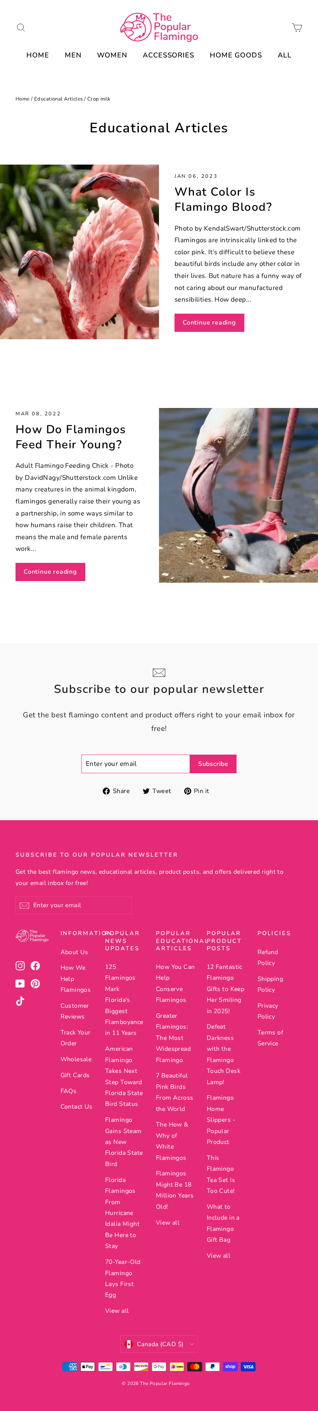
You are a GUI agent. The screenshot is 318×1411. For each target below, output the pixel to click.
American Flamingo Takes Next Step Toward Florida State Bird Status (124, 1076)
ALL (285, 55)
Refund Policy (268, 957)
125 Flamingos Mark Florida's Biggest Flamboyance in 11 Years (124, 1000)
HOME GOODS (236, 55)
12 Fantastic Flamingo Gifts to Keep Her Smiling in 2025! (226, 989)
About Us (74, 952)
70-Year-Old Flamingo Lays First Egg (123, 1278)
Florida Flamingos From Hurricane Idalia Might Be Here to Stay (122, 1213)
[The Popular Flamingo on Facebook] (35, 966)
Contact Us (76, 1106)
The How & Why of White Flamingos (172, 1141)
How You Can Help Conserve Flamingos (175, 983)
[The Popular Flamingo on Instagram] (20, 966)
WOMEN (112, 55)
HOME (37, 55)
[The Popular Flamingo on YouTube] (20, 983)
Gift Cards (75, 1075)
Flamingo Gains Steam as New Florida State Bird (124, 1142)
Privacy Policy (268, 1011)
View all (117, 1311)
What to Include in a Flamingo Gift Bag (223, 1223)
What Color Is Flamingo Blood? (223, 199)
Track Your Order (75, 1038)
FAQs (68, 1091)
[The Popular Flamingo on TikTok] (20, 1001)
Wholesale (76, 1059)
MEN (73, 55)
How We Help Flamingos (75, 978)
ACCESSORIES (168, 55)
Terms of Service (270, 1038)
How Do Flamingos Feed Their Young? (71, 437)
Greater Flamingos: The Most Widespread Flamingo (173, 1038)
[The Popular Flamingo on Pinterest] (35, 983)
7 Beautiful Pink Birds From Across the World (175, 1092)
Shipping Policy (270, 984)
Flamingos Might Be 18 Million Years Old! (175, 1190)
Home (23, 98)
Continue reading (209, 322)
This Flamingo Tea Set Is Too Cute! (221, 1174)
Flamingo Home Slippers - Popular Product (221, 1119)
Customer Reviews (74, 1011)
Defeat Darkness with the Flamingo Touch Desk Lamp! (223, 1054)
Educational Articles (58, 98)
